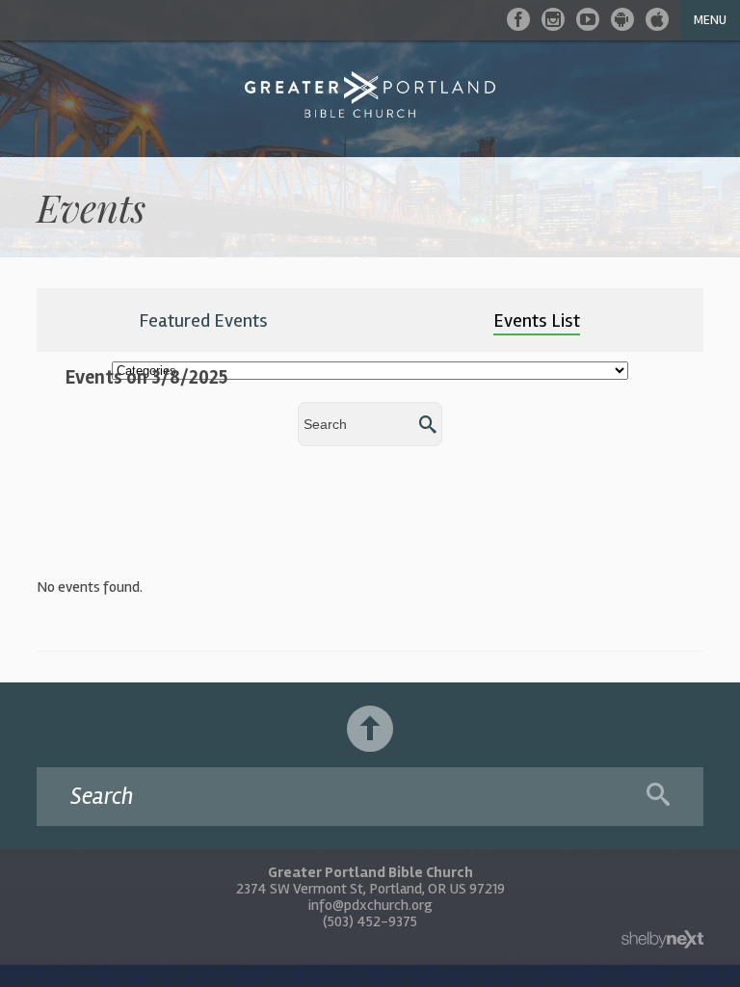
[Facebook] (518, 19)
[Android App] (622, 19)
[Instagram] (553, 19)
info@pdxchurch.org (370, 905)
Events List (536, 320)
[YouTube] (587, 19)
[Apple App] (657, 19)
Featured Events (203, 320)
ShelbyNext (662, 939)
